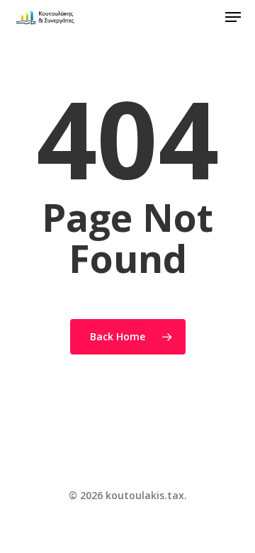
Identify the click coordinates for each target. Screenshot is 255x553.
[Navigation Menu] (233, 17)
